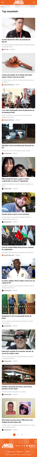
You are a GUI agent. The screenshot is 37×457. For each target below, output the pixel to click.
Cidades (10, 71)
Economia (6, 243)
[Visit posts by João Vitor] (3, 49)
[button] (3, 2)
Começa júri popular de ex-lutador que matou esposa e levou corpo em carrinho (17, 76)
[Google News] (29, 446)
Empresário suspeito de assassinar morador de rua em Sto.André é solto (17, 352)
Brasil (11, 36)
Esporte (5, 36)
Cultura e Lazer (7, 106)
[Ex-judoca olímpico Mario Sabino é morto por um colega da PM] (18, 269)
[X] (24, 446)
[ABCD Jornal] (18, 2)
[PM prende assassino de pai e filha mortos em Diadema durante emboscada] (18, 408)
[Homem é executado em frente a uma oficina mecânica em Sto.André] (18, 375)
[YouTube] (27, 446)
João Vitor (6, 49)
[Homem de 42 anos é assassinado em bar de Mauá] (18, 304)
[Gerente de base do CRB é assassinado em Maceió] (18, 28)
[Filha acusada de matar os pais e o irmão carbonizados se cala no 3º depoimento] (18, 167)
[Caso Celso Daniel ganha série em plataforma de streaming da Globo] (18, 98)
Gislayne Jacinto (7, 153)
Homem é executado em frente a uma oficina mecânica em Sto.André (17, 388)
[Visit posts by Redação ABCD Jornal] (3, 85)
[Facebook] (22, 446)
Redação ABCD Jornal (9, 84)
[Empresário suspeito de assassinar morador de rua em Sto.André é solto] (18, 339)
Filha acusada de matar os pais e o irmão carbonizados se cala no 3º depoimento (15, 180)
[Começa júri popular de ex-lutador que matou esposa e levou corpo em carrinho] (18, 63)
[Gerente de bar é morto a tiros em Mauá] (18, 202)
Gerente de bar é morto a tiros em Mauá (15, 214)
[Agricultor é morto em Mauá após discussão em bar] (18, 134)
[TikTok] (34, 446)
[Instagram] (32, 446)
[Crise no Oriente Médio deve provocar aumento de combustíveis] (18, 235)
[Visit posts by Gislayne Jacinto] (3, 153)
